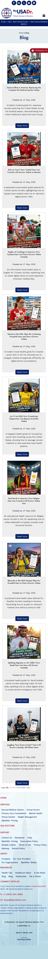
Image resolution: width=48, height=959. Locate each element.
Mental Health (35, 813)
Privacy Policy (40, 845)
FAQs (29, 838)
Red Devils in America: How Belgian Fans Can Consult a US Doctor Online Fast (24, 501)
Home (21, 33)
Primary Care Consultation (14, 813)
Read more (22, 125)
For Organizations (10, 862)
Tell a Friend (35, 876)
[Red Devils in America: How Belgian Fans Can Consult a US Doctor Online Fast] (24, 477)
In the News (39, 873)
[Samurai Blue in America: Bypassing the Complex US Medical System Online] (24, 66)
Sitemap (5, 848)
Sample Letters (9, 845)
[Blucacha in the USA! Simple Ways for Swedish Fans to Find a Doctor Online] (24, 559)
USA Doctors (7, 825)
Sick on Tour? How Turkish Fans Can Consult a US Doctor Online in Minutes (24, 171)
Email (3, 22)
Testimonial (21, 876)
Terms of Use (25, 845)
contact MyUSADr (38, 886)
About (3, 853)
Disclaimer (20, 838)
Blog (10, 876)
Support (4, 832)
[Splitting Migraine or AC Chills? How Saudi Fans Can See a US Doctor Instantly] (24, 642)
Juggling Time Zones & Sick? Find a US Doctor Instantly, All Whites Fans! (24, 746)
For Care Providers (22, 859)
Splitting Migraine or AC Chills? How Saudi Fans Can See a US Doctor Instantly (24, 665)
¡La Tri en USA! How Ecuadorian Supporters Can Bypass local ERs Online (23, 419)
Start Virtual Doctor (20, 22)
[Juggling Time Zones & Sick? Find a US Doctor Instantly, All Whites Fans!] (24, 724)
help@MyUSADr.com (15, 900)
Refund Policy (18, 848)
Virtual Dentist (8, 817)
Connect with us (9, 881)
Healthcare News (23, 873)
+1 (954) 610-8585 (13, 894)
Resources (6, 867)
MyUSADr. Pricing (10, 820)
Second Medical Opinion (13, 810)
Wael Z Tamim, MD (24, 933)
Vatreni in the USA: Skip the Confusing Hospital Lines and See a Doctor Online (24, 336)
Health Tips (7, 873)
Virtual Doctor (33, 810)
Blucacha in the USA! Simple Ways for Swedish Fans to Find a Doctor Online (24, 581)
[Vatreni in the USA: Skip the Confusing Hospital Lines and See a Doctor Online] (24, 313)
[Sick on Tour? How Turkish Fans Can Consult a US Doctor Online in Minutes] (24, 149)
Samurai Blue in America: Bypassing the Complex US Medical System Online (24, 88)
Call (9, 22)
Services (5, 804)
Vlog (4, 876)
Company (6, 859)
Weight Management (27, 817)
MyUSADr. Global (29, 862)
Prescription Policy (29, 841)
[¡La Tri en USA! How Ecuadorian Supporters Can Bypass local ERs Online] (24, 395)
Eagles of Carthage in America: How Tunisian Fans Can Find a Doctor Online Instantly (24, 254)
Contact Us (7, 838)
